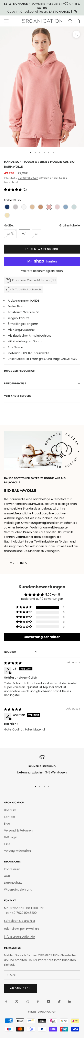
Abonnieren (20, 988)
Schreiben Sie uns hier (19, 921)
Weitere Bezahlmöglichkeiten (42, 271)
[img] (13, 663)
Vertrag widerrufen (17, 851)
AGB (7, 876)
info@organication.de (19, 937)
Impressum (12, 869)
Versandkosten (28, 178)
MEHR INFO (19, 563)
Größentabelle (69, 225)
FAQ (7, 844)
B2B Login (10, 837)
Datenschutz (13, 883)
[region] (42, 767)
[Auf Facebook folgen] (6, 1001)
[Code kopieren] (75, 11)
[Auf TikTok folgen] (59, 1001)
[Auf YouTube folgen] (48, 1001)
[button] (13, 190)
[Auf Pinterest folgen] (38, 1001)
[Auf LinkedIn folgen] (70, 1001)
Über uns (10, 810)
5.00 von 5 (52, 595)
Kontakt (9, 817)
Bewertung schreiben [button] (42, 637)
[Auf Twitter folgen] (17, 1001)
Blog (7, 824)
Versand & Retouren (18, 830)
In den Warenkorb (41, 249)
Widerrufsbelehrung (18, 890)
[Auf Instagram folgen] (27, 1001)
